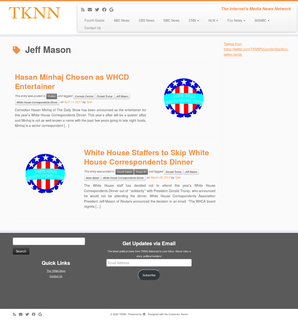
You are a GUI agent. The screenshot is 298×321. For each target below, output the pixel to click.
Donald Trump (104, 96)
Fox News (235, 20)
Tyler (89, 102)
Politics (51, 96)
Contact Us (93, 27)
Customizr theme (178, 314)
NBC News (171, 20)
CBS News (146, 20)
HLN (212, 20)
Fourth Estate (95, 20)
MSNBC (261, 20)
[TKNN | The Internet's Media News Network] (34, 12)
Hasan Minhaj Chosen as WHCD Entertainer (72, 81)
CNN (193, 20)
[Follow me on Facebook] (105, 9)
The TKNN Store (56, 271)
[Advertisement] (259, 127)
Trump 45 (141, 171)
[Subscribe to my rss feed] (84, 9)
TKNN (122, 314)
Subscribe (149, 275)
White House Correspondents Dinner (37, 102)
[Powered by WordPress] (144, 313)
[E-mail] (91, 9)
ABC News (121, 20)
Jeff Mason (122, 96)
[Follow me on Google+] (112, 9)
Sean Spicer (92, 177)
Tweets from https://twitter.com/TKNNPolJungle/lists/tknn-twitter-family (256, 49)
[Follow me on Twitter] (98, 9)
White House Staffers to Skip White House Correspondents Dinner (146, 157)
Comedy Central (84, 96)
